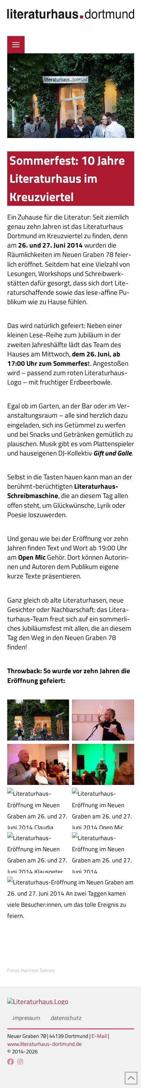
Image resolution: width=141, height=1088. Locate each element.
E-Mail (99, 1036)
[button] (16, 44)
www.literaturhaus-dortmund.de (44, 1044)
